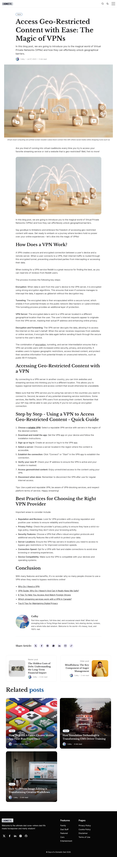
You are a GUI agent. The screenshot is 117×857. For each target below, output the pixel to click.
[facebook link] (9, 836)
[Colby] (17, 59)
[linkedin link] (15, 836)
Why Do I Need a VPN (29, 586)
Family (63, 825)
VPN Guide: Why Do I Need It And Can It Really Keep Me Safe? (48, 591)
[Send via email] (65, 646)
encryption (40, 344)
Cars (62, 837)
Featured (64, 833)
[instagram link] (20, 836)
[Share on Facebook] (42, 646)
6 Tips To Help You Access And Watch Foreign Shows (44, 595)
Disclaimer (83, 833)
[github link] (26, 836)
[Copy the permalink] (71, 646)
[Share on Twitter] (36, 646)
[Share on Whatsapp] (53, 646)
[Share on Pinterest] (47, 646)
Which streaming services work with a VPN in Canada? (45, 599)
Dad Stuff (64, 829)
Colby (22, 59)
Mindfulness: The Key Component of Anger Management (77, 668)
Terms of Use (84, 837)
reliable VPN (34, 427)
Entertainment (66, 841)
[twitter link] (4, 836)
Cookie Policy (85, 829)
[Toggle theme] (107, 4)
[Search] (102, 4)
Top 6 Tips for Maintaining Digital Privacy (38, 603)
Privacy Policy (85, 825)
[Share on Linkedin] (59, 646)
